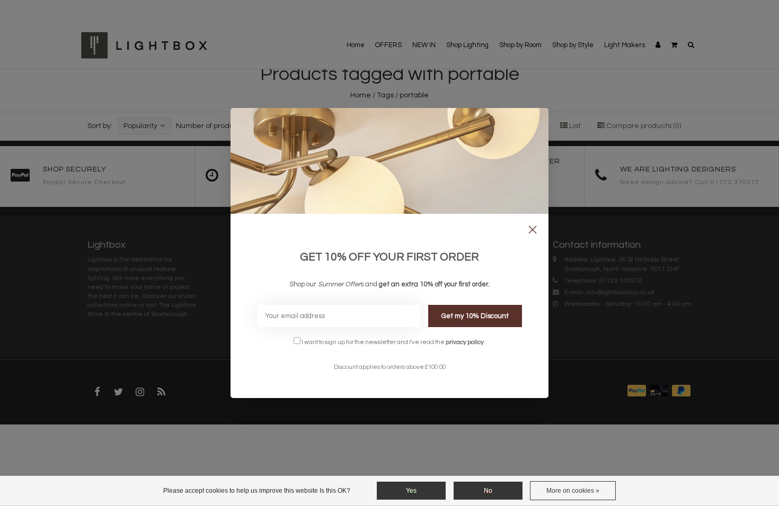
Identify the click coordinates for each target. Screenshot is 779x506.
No (488, 490)
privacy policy (465, 342)
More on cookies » (572, 490)
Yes (411, 490)
